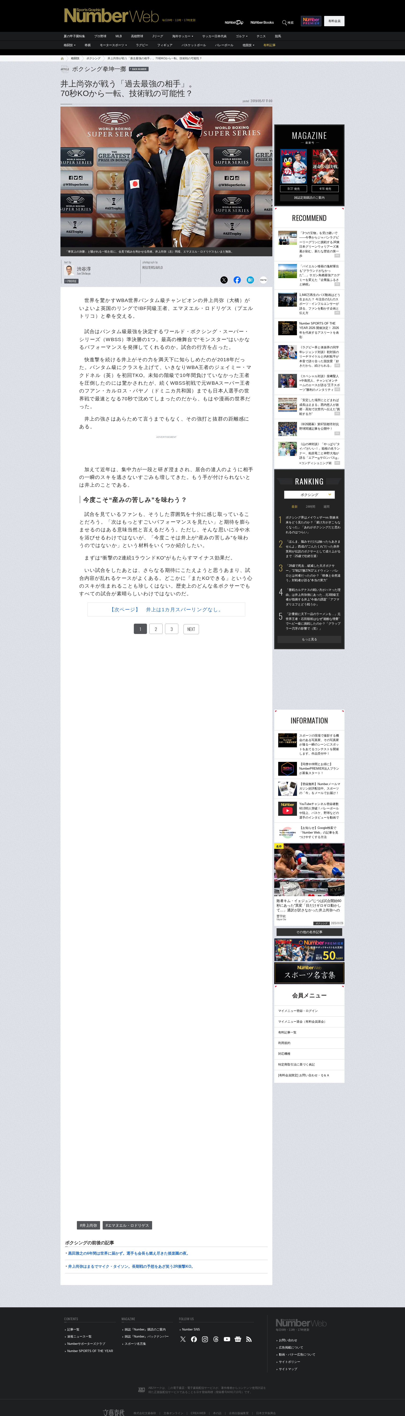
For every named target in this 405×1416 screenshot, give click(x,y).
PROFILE (72, 281)
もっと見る (309, 639)
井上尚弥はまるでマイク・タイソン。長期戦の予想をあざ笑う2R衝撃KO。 (131, 1266)
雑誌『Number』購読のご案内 (145, 1329)
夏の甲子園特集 (74, 36)
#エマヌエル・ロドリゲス (127, 1225)
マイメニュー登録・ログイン (298, 1011)
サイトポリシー (289, 1362)
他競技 (247, 45)
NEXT (191, 629)
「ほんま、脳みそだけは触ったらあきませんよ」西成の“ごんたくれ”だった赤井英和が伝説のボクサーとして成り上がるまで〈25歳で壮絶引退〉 (313, 549)
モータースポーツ (112, 45)
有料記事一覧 (287, 1032)
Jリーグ (157, 36)
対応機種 (284, 1053)
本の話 (217, 1413)
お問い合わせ (288, 1340)
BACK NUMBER (139, 69)
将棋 (88, 45)
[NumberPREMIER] (311, 21)
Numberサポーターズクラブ (86, 1343)
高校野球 (137, 36)
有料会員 (334, 21)
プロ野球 (100, 36)
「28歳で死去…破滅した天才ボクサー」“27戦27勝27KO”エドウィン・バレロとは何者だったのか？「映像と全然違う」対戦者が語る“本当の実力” (313, 573)
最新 (295, 506)
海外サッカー (181, 36)
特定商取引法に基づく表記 (296, 1064)
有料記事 (269, 45)
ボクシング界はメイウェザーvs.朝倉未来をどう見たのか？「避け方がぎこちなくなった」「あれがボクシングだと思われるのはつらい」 (313, 525)
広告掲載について (291, 1347)
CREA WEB (198, 1413)
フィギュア (164, 45)
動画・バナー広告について (297, 1354)
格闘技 (68, 45)
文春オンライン (173, 1413)
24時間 (310, 506)
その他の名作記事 (309, 932)
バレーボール (224, 45)
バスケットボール (194, 45)
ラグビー (142, 45)
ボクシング (93, 58)
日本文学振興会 (266, 1413)
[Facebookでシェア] (237, 281)
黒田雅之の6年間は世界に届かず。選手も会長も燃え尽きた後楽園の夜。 (129, 1253)
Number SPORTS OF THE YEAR (90, 1351)
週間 (326, 506)
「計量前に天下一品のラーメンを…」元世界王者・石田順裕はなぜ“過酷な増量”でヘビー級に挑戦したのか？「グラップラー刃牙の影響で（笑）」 (313, 621)
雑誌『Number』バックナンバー (147, 1336)
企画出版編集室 (239, 1413)
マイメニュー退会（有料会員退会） (302, 1021)
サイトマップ (288, 1369)
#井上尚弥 (88, 1225)
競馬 (278, 36)
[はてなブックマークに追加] (250, 281)
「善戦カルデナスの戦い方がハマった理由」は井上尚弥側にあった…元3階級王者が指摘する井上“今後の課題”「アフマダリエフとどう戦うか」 (313, 597)
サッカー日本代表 (214, 36)
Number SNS (191, 1329)
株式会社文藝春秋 (145, 1413)
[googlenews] (238, 1340)
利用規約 (284, 1043)
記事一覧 (73, 1329)
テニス (261, 36)
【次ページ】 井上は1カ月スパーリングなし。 (166, 609)
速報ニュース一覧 (79, 1336)
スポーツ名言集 (135, 1343)
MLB (119, 36)
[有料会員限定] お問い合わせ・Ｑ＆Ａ (304, 1075)
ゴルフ (240, 36)
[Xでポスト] (224, 281)
